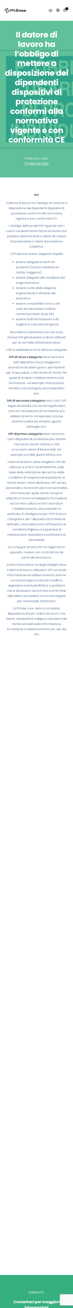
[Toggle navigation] (50, 10)
